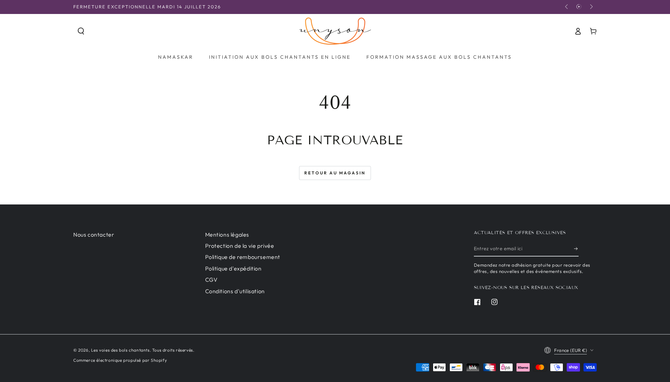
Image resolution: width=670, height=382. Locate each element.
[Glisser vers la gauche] (567, 7)
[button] (81, 31)
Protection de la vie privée (239, 245)
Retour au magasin (335, 172)
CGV (211, 279)
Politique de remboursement (243, 256)
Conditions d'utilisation (235, 291)
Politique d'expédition (233, 268)
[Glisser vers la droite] (591, 7)
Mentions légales (227, 234)
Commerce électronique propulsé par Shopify (120, 360)
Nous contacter (93, 234)
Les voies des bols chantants (120, 350)
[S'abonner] (576, 248)
